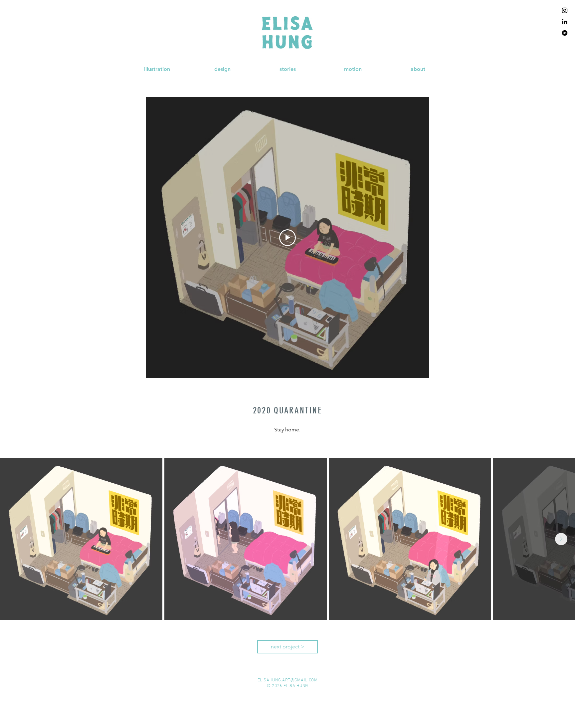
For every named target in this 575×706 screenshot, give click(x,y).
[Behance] (564, 33)
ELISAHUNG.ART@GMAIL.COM (288, 680)
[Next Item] (561, 539)
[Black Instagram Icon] (564, 10)
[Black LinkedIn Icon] (564, 21)
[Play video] (287, 237)
